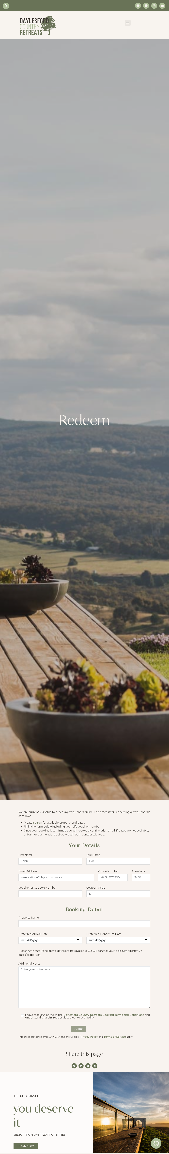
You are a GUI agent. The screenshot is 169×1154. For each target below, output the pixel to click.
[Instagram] (154, 6)
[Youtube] (162, 6)
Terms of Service (115, 1036)
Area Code (138, 871)
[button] (128, 23)
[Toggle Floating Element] (156, 1143)
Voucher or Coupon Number (37, 887)
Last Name (93, 855)
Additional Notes (29, 963)
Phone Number (108, 871)
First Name (25, 855)
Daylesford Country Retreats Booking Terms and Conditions (104, 1014)
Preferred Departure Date (104, 934)
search (37, 822)
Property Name (28, 917)
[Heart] (138, 6)
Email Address (27, 871)
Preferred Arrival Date (33, 934)
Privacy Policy (89, 1036)
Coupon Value (95, 887)
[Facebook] (146, 6)
